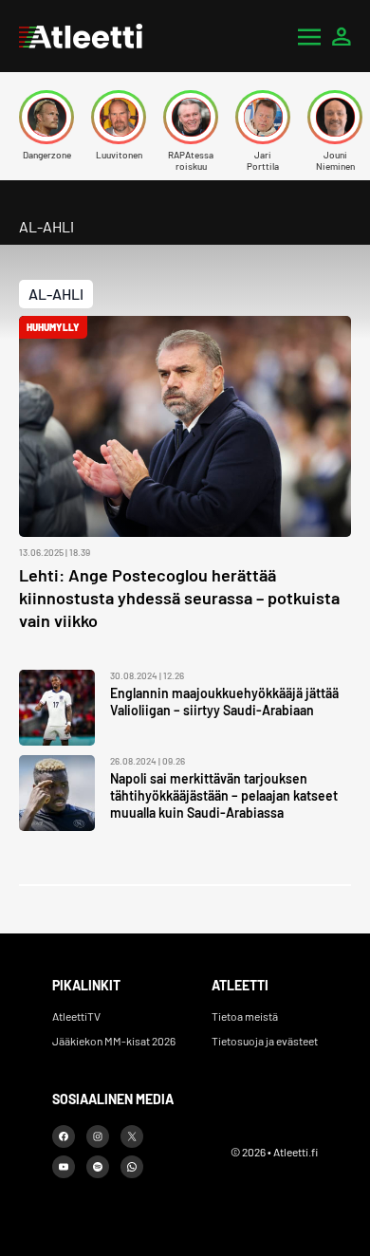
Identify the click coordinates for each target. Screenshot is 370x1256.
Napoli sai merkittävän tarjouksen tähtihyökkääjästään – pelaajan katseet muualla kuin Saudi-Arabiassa (224, 795)
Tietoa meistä (245, 1016)
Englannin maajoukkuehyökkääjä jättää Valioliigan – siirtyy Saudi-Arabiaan (224, 701)
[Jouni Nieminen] (334, 117)
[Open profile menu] (341, 36)
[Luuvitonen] (118, 117)
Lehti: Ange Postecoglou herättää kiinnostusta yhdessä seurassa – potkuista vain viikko (179, 597)
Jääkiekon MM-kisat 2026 (114, 1040)
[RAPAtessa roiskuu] (190, 117)
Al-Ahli (55, 294)
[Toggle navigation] (309, 36)
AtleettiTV (76, 1016)
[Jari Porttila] (262, 117)
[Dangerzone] (46, 117)
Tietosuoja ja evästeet (265, 1040)
